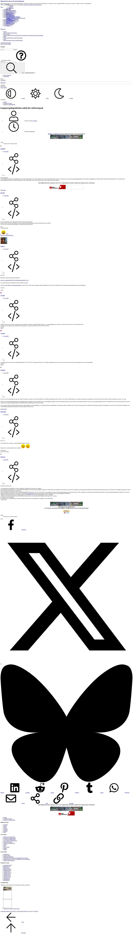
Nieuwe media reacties (30, 35)
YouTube (5, 828)
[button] (21, 60)
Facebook (5, 9)
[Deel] (13, 163)
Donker (71, 98)
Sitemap (8, 21)
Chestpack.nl (6, 854)
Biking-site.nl (6, 867)
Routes (7, 4)
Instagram (5, 14)
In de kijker (8, 8)
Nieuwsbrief (8, 23)
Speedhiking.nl (6, 879)
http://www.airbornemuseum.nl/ (15, 285)
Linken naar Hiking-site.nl (9, 843)
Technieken (5, 21)
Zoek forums (14, 32)
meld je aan (57, 133)
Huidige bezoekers (7, 40)
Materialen (8, 9)
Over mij (11, 15)
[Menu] (1, 28)
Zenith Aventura (6, 855)
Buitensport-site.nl (7, 870)
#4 (3, 322)
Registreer (50, 133)
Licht (47, 98)
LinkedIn (5, 831)
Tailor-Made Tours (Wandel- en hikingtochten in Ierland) (15, 858)
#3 (3, 272)
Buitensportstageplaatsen (11, 21)
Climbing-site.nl (6, 874)
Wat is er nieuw (6, 34)
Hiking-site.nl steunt (7, 842)
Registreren (3, 82)
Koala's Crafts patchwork (8, 860)
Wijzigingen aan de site (14, 20)
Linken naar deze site (13, 19)
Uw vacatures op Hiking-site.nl (10, 840)
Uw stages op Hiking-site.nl (9, 839)
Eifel (10, 9)
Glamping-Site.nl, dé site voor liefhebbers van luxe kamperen (16, 859)
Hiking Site (3, 29)
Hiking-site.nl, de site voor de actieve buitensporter (12, 1)
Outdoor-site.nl (6, 877)
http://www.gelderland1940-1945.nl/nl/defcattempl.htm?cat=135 (15, 280)
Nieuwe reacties (13, 38)
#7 (3, 438)
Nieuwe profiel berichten (17, 40)
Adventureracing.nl (7, 865)
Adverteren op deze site (14, 16)
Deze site (8, 14)
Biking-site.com (6, 866)
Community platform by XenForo (14, 911)
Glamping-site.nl (7, 875)
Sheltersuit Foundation (8, 856)
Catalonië (11, 6)
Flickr (4, 17)
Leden (4, 39)
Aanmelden (3, 80)
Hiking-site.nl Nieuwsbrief (9, 837)
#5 (3, 360)
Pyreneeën (11, 8)
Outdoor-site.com (7, 876)
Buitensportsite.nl (7, 869)
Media (4, 36)
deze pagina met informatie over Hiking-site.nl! (31, 4)
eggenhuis (35, 120)
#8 (3, 483)
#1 (3, 175)
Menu (2, 7)
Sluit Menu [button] (3, 99)
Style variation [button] (4, 87)
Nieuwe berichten (7, 32)
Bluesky (5, 826)
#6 (3, 396)
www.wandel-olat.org (30, 493)
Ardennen (11, 5)
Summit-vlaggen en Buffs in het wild (17, 18)
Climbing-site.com (7, 872)
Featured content (7, 35)
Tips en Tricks (6, 847)
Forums (5, 31)
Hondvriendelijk (12, 10)
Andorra (11, 13)
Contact (7, 25)
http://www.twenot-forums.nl (7, 235)
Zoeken (5, 849)
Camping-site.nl (6, 871)
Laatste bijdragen (39, 35)
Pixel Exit (36, 911)
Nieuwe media (22, 35)
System (23, 98)
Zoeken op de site (10, 24)
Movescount (6, 13)
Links (4, 845)
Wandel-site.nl (6, 880)
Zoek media (19, 38)
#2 (3, 219)
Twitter (4, 827)
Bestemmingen (9, 11)
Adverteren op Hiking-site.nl (9, 838)
